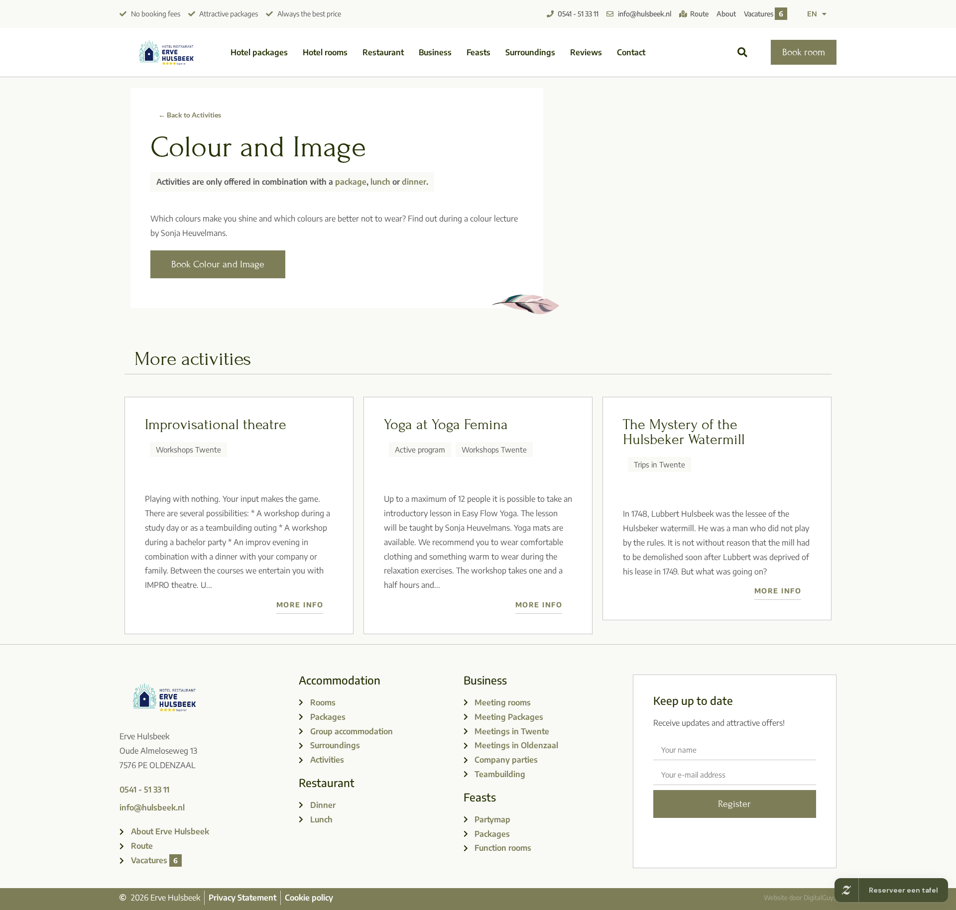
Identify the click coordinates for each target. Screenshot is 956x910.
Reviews (586, 52)
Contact (631, 52)
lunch (380, 182)
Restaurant (383, 52)
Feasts (478, 52)
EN (812, 13)
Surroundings (530, 52)
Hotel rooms (325, 52)
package (350, 182)
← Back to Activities (189, 115)
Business (435, 52)
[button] (742, 52)
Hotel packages (259, 52)
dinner (414, 182)
